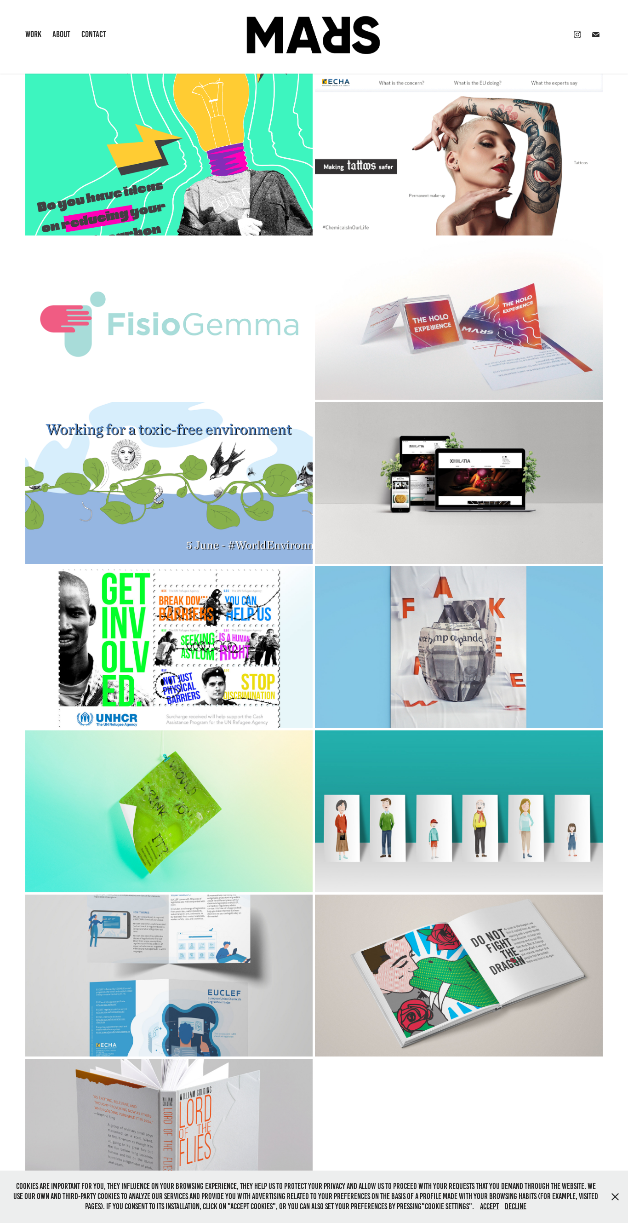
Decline (515, 1206)
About (61, 34)
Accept (489, 1206)
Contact (93, 34)
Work (33, 34)
